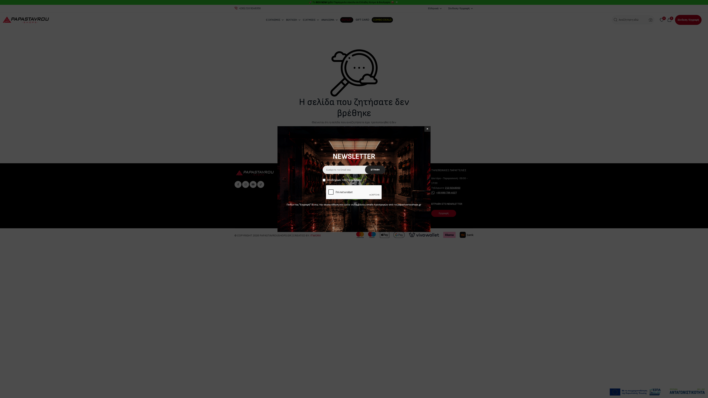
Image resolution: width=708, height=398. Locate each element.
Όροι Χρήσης (355, 179)
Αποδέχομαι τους (344, 179)
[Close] (427, 129)
